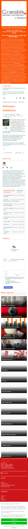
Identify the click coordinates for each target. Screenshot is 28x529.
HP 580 (22, 61)
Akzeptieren (14, 519)
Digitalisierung (22, 43)
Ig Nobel (11, 51)
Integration (8, 80)
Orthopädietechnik (21, 40)
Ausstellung (13, 52)
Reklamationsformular (5, 486)
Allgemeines (12, 114)
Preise (7, 47)
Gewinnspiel (4, 65)
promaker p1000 (10, 73)
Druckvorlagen (22, 54)
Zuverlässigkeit (15, 59)
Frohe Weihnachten (5, 76)
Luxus (10, 52)
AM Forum (12, 54)
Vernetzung (15, 41)
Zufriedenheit (9, 50)
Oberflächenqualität (5, 54)
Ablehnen (14, 523)
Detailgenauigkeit (6, 77)
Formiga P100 (3, 58)
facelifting (2, 66)
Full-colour (8, 55)
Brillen (6, 75)
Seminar (5, 44)
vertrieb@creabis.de (8, 466)
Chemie (8, 40)
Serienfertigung (7, 51)
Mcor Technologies (20, 41)
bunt (20, 66)
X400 (11, 44)
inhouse (14, 73)
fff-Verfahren (6, 79)
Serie (2, 44)
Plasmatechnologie (16, 47)
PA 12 (12, 80)
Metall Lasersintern (17, 62)
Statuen (22, 46)
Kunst (24, 76)
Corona (22, 47)
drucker (8, 44)
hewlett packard (8, 83)
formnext (17, 64)
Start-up (12, 62)
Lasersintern (13, 72)
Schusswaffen (23, 44)
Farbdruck (22, 39)
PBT (18, 55)
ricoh (8, 65)
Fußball (19, 44)
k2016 (12, 68)
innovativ (19, 72)
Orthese (22, 59)
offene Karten (3, 55)
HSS (22, 81)
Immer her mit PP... (10, 152)
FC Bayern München (14, 40)
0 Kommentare (7, 117)
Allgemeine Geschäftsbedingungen (10, 282)
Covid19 (23, 51)
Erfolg (21, 52)
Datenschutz (3, 499)
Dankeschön (21, 55)
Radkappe (25, 77)
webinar (16, 58)
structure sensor (17, 43)
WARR (25, 61)
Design (4, 68)
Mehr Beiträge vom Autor (20, 191)
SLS (6, 64)
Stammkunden (6, 59)
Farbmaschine (19, 68)
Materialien (24, 73)
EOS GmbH (23, 80)
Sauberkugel (11, 66)
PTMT (8, 39)
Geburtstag (18, 52)
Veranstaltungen (12, 58)
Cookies (2, 498)
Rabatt (2, 50)
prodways (11, 47)
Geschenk (22, 64)
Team (13, 48)
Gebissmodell (3, 47)
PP (10, 65)
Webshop (3, 482)
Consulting (16, 54)
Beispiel (2, 80)
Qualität (10, 39)
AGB (2, 497)
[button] (16, 98)
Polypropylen (8, 81)
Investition (3, 51)
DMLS (13, 43)
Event (17, 61)
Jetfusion (23, 62)
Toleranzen (21, 76)
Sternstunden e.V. (15, 44)
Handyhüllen (3, 41)
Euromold (12, 64)
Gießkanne (16, 39)
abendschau (3, 81)
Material (2, 62)
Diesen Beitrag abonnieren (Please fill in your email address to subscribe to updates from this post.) (15, 278)
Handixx (22, 72)
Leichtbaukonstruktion (15, 69)
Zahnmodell (12, 77)
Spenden (6, 66)
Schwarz (10, 59)
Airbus (19, 61)
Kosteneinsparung (14, 46)
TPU (14, 76)
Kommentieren (8, 287)
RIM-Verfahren (3, 46)
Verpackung (7, 72)
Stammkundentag (23, 50)
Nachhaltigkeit (8, 61)
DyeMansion (15, 80)
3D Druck (17, 73)
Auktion (23, 79)
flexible (15, 66)
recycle (7, 58)
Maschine (10, 48)
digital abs (8, 62)
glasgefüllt (3, 48)
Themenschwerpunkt (18, 77)
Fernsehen (3, 39)
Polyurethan (9, 46)
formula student (11, 57)
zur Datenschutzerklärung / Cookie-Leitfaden (14, 525)
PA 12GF (8, 64)
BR (6, 52)
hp (6, 43)
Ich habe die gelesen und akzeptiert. (13, 282)
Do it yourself (16, 48)
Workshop (21, 48)
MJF (7, 52)
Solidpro (5, 50)
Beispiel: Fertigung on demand (20, 152)
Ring (8, 69)
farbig (23, 68)
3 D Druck (13, 50)
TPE (12, 81)
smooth (5, 62)
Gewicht (20, 73)
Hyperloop (3, 72)
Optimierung (3, 61)
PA (22, 77)
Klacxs (5, 80)
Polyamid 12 (21, 65)
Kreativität (15, 55)
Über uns (7, 114)
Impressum (3, 495)
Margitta (18, 114)
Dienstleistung (15, 81)
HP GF (20, 51)
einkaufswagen (13, 61)
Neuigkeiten (3, 64)
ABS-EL (19, 59)
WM (5, 39)
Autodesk (5, 69)
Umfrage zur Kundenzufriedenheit (8, 485)
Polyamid (12, 65)
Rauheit (14, 51)
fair (18, 80)
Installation (3, 43)
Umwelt (11, 55)
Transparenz (11, 41)
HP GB (19, 81)
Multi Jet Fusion (13, 70)
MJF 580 (6, 48)
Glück (10, 69)
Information (21, 69)
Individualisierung (4, 40)
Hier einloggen (21, 259)
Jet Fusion (7, 70)
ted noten (15, 68)
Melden (15, 102)
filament (17, 51)
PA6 (20, 47)
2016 (24, 48)
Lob (12, 39)
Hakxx (20, 80)
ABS (19, 54)
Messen (19, 46)
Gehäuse (10, 76)
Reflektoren (23, 66)
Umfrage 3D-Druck (5, 483)
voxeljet (7, 41)
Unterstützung (9, 43)
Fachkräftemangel (21, 58)
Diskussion (16, 65)
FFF (18, 39)
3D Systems (17, 50)
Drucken (22, 102)
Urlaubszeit (8, 68)
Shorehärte (17, 76)
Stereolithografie (4, 73)
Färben (18, 66)
